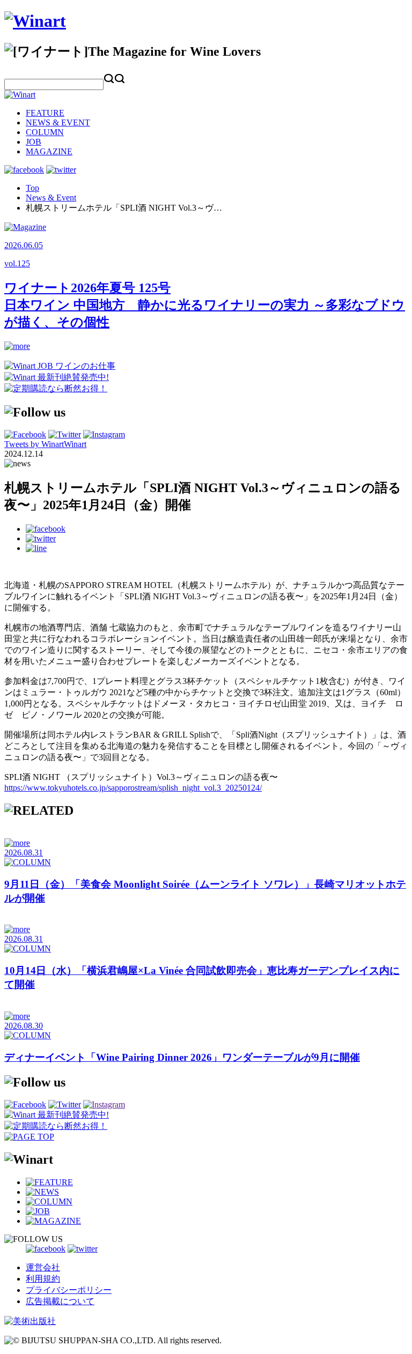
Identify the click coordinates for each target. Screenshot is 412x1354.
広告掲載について (60, 1301)
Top (32, 187)
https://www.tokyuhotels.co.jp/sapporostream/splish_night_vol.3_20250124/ (133, 787)
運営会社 (43, 1267)
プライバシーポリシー (69, 1290)
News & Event (51, 197)
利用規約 (43, 1278)
